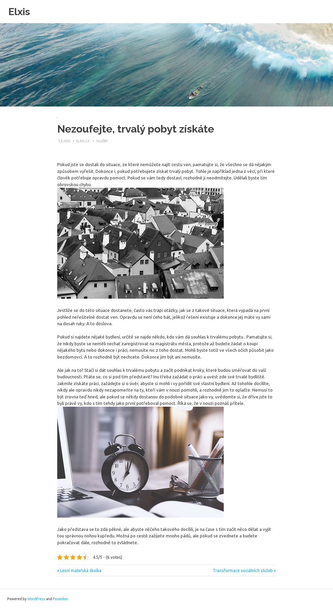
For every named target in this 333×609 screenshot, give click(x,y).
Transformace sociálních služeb (243, 570)
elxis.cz (83, 141)
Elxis (19, 11)
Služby (102, 141)
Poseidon (60, 599)
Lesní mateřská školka (80, 570)
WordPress (36, 599)
